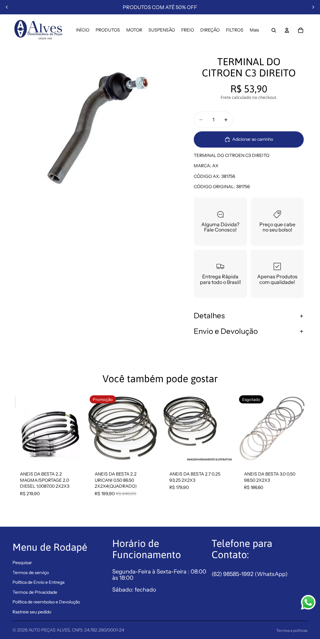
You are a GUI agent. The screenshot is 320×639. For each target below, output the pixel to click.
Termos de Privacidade (34, 592)
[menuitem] (254, 30)
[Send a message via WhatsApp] (308, 602)
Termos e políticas (292, 630)
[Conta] (287, 30)
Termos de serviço (30, 572)
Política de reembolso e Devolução (46, 602)
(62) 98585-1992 (233, 574)
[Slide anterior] (7, 7)
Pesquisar (22, 562)
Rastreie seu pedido (31, 612)
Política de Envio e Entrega (38, 582)
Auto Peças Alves (49, 630)
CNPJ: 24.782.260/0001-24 (98, 630)
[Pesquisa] (274, 30)
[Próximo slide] (313, 7)
